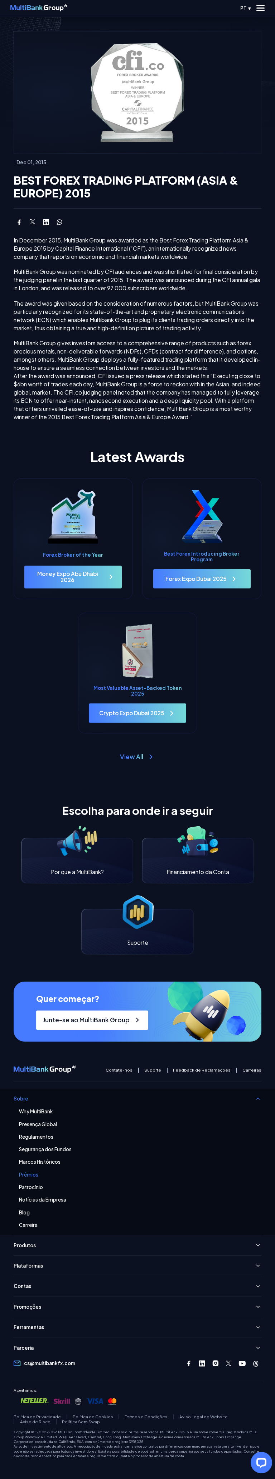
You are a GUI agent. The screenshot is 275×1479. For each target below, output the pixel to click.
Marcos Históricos (40, 1162)
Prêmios (28, 1175)
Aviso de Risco (35, 1421)
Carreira (28, 1225)
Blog (24, 1212)
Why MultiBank (36, 1111)
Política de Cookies (93, 1416)
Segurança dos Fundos (45, 1149)
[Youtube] (242, 1363)
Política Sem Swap (81, 1421)
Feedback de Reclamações (202, 1070)
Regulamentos (36, 1137)
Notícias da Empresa (42, 1200)
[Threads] (255, 1363)
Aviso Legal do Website (203, 1416)
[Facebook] (188, 1363)
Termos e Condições (146, 1416)
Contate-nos (119, 1070)
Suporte (152, 1070)
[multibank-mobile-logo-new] (38, 8)
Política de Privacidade (37, 1416)
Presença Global (38, 1124)
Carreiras (251, 1070)
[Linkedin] (202, 1363)
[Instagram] (215, 1363)
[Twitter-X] (229, 1363)
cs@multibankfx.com (49, 1363)
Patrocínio (31, 1187)
